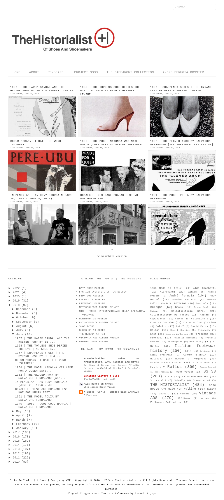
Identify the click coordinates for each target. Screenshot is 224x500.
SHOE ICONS (86, 326)
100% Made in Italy (166, 288)
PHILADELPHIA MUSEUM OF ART (99, 322)
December (23, 309)
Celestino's (199, 318)
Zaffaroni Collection (165, 402)
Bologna (156, 307)
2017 (16, 432)
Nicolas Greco (159, 362)
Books (179, 307)
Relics (174, 367)
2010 (16, 461)
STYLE (169, 376)
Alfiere (193, 292)
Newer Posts (11, 249)
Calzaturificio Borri (188, 311)
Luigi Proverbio (161, 355)
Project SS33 (86, 72)
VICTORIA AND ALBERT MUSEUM (99, 337)
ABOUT (34, 72)
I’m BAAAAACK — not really (100, 379)
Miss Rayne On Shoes (98, 384)
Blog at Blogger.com (82, 493)
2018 (16, 305)
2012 (16, 453)
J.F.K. (188, 351)
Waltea (205, 398)
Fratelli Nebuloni (185, 338)
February (23, 424)
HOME (16, 72)
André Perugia (182, 295)
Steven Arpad (201, 380)
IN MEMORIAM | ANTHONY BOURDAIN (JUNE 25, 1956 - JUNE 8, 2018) (41, 197)
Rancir (154, 367)
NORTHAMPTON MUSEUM (93, 318)
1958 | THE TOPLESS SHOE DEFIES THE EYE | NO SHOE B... (41, 347)
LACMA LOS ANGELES (92, 299)
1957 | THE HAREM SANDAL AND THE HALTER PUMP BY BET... (42, 340)
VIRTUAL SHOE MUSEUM (93, 341)
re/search (56, 72)
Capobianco (158, 318)
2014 (16, 445)
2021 (16, 292)
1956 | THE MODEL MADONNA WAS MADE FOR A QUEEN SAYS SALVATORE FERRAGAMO (111, 143)
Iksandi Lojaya (145, 493)
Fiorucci (156, 337)
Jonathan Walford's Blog (101, 376)
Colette (161, 326)
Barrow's (202, 303)
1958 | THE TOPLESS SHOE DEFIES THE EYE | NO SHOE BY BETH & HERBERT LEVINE (110, 91)
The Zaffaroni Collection (130, 72)
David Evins (199, 326)
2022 (16, 288)
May (18, 411)
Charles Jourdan (162, 322)
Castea (179, 319)
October (22, 317)
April (20, 415)
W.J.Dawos (184, 398)
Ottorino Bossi (201, 362)
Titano (211, 389)
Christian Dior (193, 322)
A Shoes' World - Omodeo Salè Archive (111, 392)
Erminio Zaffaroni (177, 334)
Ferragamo (201, 334)
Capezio (205, 315)
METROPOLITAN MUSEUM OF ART (99, 307)
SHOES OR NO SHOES (92, 330)
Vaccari (164, 393)
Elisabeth (204, 330)
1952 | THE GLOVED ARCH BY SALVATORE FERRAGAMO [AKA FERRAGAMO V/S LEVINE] (181, 143)
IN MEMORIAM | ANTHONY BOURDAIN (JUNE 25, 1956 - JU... (41, 383)
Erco (153, 334)
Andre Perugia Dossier (183, 72)
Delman (154, 330)
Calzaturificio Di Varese (169, 315)
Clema (212, 322)
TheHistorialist (126, 480)
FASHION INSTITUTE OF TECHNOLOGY (103, 292)
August (21, 326)
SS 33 (209, 371)
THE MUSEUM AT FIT (92, 334)
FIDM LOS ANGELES (91, 295)
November (23, 313)
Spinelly (179, 380)
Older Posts (213, 249)
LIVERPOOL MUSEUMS (92, 303)
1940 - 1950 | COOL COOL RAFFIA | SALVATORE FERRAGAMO (43, 405)
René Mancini (162, 372)
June (19, 334)
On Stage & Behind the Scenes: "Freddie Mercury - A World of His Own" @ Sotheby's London (112, 368)
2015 (16, 441)
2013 (16, 449)
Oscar (178, 362)
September (24, 322)
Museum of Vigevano (190, 358)
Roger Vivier (184, 372)
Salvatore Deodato (195, 376)
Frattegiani (175, 342)
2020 (16, 296)
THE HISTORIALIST (169, 385)
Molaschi (156, 358)
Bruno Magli (202, 307)
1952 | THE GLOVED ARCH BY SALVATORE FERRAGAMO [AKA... (40, 376)
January (22, 428)
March (20, 420)
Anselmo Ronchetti (184, 299)
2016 (16, 436)
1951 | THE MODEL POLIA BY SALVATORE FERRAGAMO (181, 197)
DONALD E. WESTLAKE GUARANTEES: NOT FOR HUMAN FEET (110, 197)
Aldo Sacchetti (204, 288)
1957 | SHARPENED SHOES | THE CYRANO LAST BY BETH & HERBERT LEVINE (181, 89)
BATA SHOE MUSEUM (91, 288)
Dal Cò (180, 326)
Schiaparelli (158, 380)
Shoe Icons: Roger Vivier (99, 387)
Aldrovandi (167, 292)
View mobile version (112, 256)
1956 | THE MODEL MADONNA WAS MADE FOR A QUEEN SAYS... (44, 369)
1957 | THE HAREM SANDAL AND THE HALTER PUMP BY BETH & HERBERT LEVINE (41, 89)
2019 (16, 300)
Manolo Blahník (194, 355)
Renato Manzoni (208, 367)
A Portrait (90, 395)
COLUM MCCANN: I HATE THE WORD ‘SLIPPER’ (35, 143)
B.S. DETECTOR (176, 303)
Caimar (154, 311)
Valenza (184, 394)
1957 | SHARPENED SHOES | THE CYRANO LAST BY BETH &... (39, 354)
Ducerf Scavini (180, 330)
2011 (16, 457)
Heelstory (196, 341)
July (19, 330)
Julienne (205, 351)
